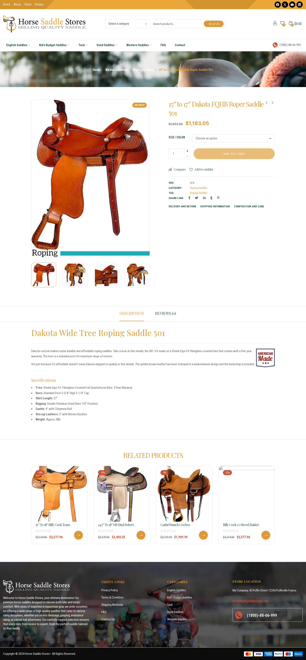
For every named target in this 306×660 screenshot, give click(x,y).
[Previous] (39, 178)
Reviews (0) (165, 313)
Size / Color (177, 137)
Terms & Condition (112, 597)
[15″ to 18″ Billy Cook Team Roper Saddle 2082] (59, 494)
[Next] (142, 178)
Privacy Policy (109, 590)
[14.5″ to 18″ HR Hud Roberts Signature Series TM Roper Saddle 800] (122, 494)
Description (131, 313)
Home (97, 70)
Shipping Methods (112, 605)
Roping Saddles (143, 70)
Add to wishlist (203, 169)
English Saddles (16, 45)
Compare (180, 169)
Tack (81, 45)
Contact (180, 45)
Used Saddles (105, 45)
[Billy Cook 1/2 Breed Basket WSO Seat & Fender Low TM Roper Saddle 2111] (247, 494)
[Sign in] (275, 24)
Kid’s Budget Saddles (53, 45)
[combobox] (126, 24)
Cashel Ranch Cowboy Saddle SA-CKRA (175, 526)
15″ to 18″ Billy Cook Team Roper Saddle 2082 (53, 526)
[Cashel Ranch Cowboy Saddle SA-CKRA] (184, 494)
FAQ (163, 45)
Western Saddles (137, 45)
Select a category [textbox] (118, 23)
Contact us (108, 619)
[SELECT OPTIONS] (78, 535)
